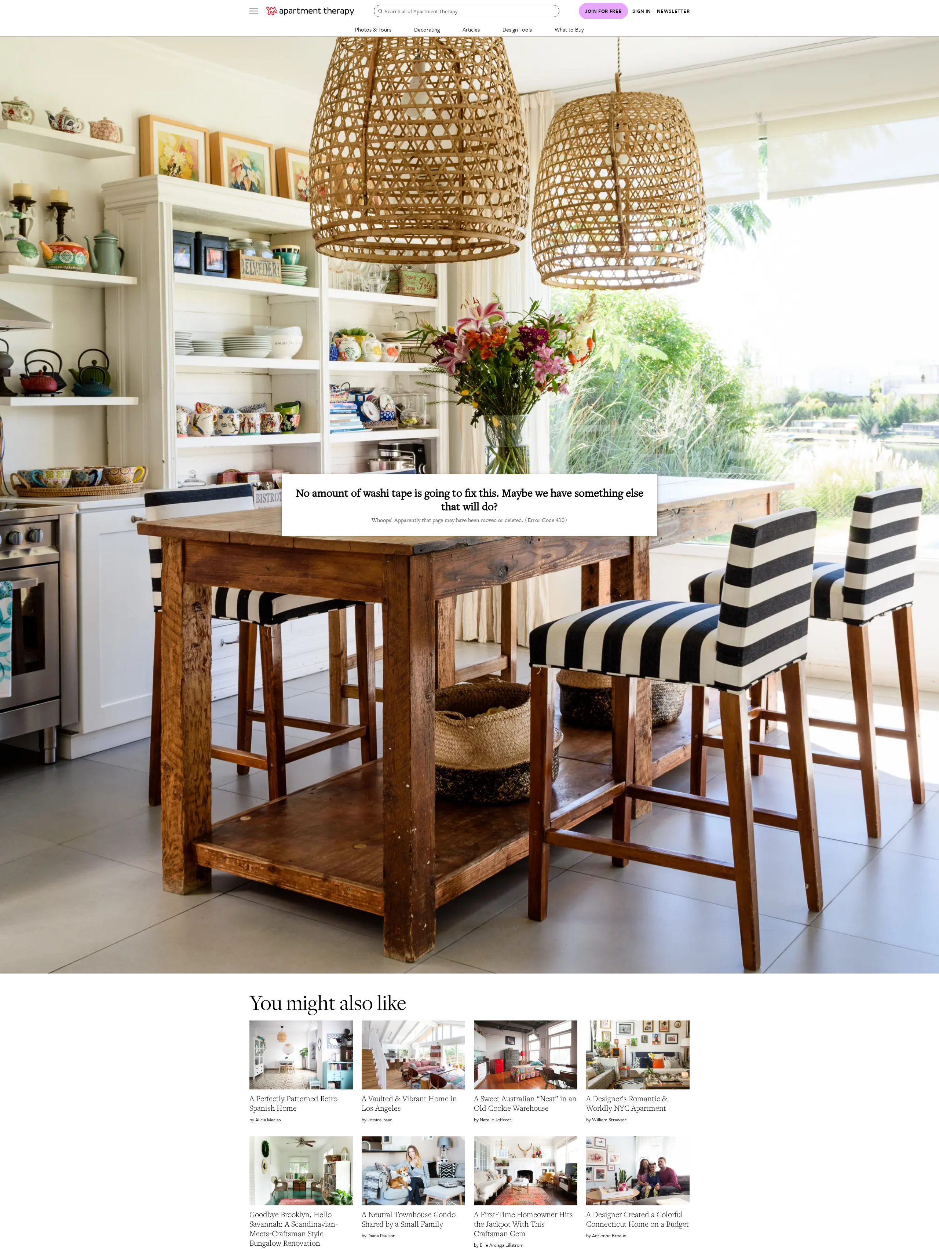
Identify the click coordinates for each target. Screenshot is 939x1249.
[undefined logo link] (310, 11)
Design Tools (517, 29)
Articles (471, 29)
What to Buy (569, 29)
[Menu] (253, 11)
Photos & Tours (373, 29)
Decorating (427, 29)
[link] (301, 1103)
